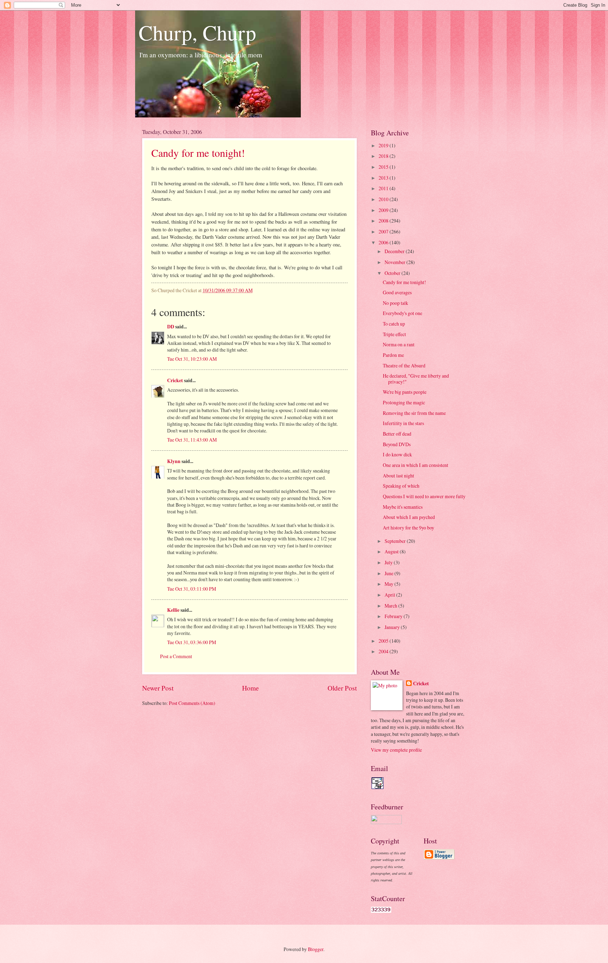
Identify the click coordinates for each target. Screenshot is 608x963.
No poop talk (395, 303)
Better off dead (397, 433)
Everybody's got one (402, 313)
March (391, 605)
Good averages (397, 292)
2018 (384, 156)
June (389, 573)
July (389, 562)
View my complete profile (396, 749)
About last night (398, 475)
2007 (384, 231)
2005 (384, 640)
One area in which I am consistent (415, 465)
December (395, 251)
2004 (384, 651)
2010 (384, 199)
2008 (384, 220)
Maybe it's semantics (403, 506)
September (396, 541)
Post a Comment (176, 656)
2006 (384, 242)
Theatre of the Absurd (404, 365)
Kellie (173, 610)
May (389, 583)
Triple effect (394, 334)
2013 (384, 177)
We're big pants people (404, 392)
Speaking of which (401, 485)
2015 (384, 166)
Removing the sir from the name (414, 413)
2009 (384, 210)
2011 (384, 188)
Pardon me (393, 355)
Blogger (315, 949)
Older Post (342, 687)
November (395, 262)
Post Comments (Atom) (192, 703)
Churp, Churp (197, 32)
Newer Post (157, 687)
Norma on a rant (398, 344)
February (394, 616)
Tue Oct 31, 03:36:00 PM (191, 642)
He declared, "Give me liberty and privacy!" (416, 378)
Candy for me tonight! (198, 153)
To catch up (394, 323)
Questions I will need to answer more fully (424, 496)
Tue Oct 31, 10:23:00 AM (192, 358)
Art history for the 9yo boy (408, 527)
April (390, 594)
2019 (384, 145)
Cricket (175, 380)
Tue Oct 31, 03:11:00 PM (191, 588)
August (392, 551)
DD (170, 326)
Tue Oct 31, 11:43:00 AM (192, 439)
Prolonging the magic (404, 402)
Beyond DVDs (397, 444)
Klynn (173, 461)
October (393, 273)
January (393, 627)
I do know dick (397, 454)
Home (250, 687)
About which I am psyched (409, 517)
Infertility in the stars (403, 423)
